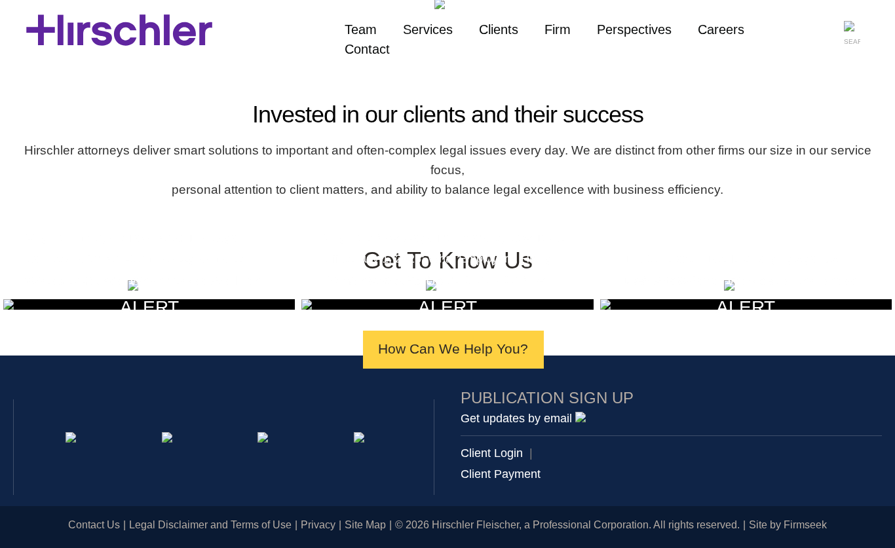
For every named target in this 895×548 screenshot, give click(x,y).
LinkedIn (169, 439)
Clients (498, 29)
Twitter (265, 439)
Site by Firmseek (788, 524)
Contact (367, 49)
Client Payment (501, 474)
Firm (557, 29)
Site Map (365, 524)
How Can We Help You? (453, 348)
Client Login (492, 453)
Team (361, 29)
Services (428, 29)
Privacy (318, 524)
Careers (721, 29)
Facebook (361, 439)
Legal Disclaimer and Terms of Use (210, 524)
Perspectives (634, 29)
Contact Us (94, 524)
